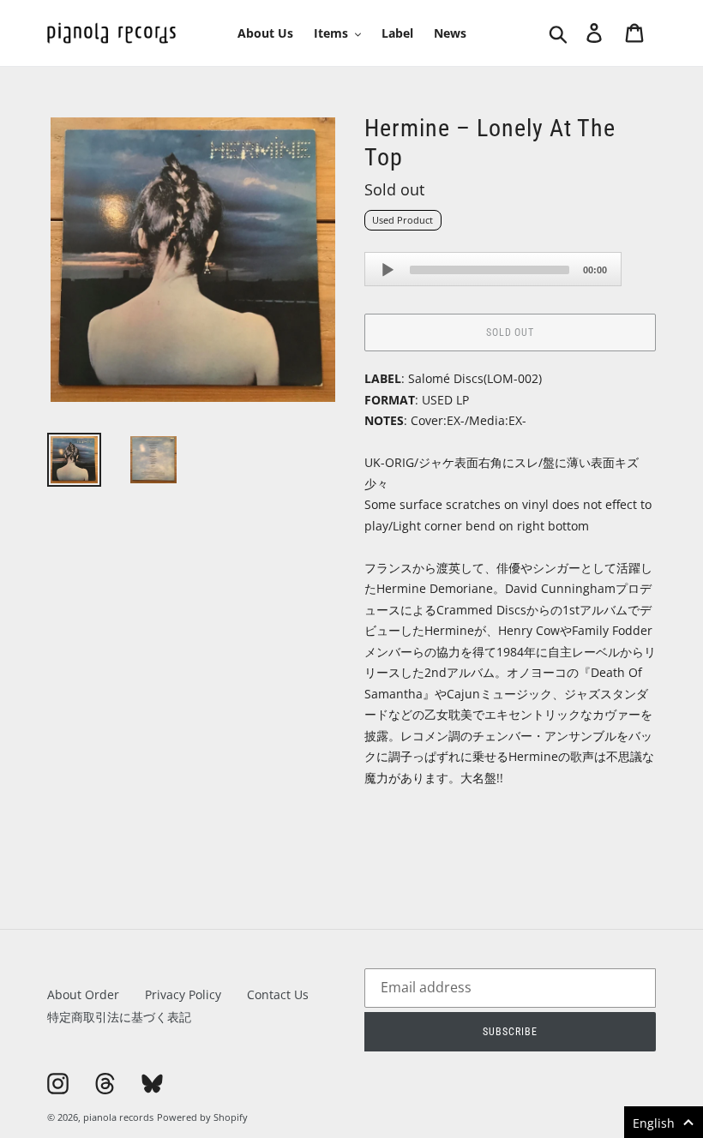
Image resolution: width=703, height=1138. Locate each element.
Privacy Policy (183, 994)
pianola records (118, 1117)
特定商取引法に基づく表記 (119, 1017)
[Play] (387, 270)
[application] (493, 269)
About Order (83, 994)
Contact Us (278, 994)
